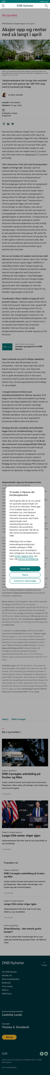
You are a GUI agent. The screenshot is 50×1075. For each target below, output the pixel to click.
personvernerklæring (28, 559)
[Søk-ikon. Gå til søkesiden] (46, 5)
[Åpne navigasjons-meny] (3, 6)
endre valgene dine (24, 556)
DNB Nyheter (25, 6)
